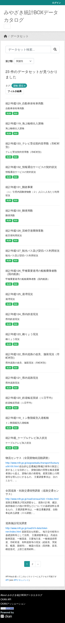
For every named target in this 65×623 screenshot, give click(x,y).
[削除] (24, 85)
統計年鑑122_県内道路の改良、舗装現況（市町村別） (33, 356)
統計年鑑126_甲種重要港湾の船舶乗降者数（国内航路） (31, 272)
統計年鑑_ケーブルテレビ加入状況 (26, 438)
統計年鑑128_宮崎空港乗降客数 (25, 230)
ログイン (56, 2)
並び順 (9, 61)
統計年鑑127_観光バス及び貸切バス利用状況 (33, 250)
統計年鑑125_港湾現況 (19, 294)
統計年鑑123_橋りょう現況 (22, 334)
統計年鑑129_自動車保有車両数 (25, 103)
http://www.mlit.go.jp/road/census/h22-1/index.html (32, 498)
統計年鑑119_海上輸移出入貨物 (25, 123)
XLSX (9, 113)
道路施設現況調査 (16, 523)
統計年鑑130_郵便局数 (19, 210)
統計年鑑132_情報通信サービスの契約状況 (31, 167)
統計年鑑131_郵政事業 (19, 187)
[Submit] (55, 49)
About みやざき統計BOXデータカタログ (21, 595)
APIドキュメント (21, 579)
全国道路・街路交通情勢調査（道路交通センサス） (32, 492)
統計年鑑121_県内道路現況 (22, 378)
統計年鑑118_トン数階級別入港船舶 (27, 418)
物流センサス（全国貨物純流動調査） (28, 458)
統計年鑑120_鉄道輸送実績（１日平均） (30, 398)
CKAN (6, 616)
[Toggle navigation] (7, 26)
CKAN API (5, 599)
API (7, 579)
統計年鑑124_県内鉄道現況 (22, 314)
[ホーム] (5, 36)
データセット (20, 36)
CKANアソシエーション (13, 603)
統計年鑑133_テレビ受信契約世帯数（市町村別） (33, 145)
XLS (15, 113)
